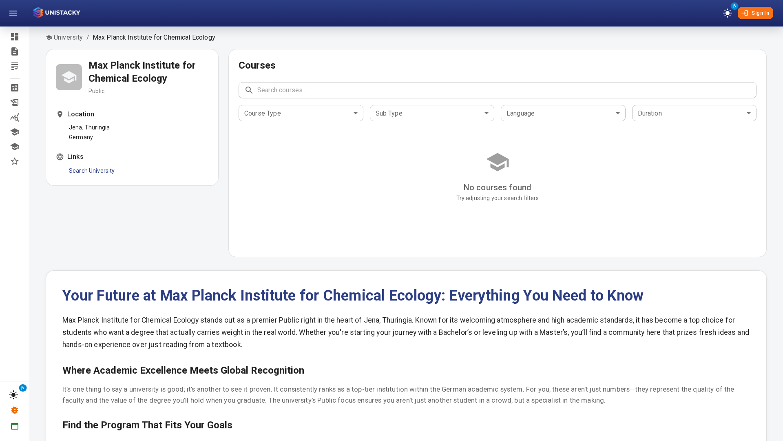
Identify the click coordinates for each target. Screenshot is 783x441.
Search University (92, 170)
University (68, 37)
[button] (15, 88)
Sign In (760, 13)
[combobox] (301, 113)
